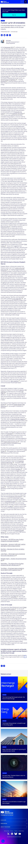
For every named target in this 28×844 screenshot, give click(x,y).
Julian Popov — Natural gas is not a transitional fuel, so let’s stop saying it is (13, 554)
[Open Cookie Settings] (3, 841)
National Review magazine (18, 419)
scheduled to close (10, 501)
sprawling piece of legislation (8, 79)
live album (18, 469)
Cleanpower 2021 (8, 47)
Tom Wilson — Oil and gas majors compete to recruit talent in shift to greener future (12, 569)
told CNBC (13, 596)
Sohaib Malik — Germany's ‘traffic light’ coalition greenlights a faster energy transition (13, 545)
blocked (3, 404)
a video (10, 506)
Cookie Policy (21, 831)
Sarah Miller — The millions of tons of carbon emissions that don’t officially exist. (12, 564)
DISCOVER (3, 820)
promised (9, 433)
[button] (22, 1)
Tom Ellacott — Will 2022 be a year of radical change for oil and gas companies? (12, 540)
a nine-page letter (16, 298)
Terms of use (6, 831)
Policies (15, 831)
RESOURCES (4, 823)
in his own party (5, 76)
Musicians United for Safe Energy (12, 461)
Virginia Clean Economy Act (11, 441)
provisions (3, 81)
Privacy (11, 831)
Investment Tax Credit (17, 113)
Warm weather (14, 381)
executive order (5, 226)
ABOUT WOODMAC (5, 827)
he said (2, 487)
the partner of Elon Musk (14, 496)
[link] (14, 813)
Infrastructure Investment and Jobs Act (11, 55)
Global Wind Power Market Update (13, 608)
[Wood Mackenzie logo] (5, 2)
